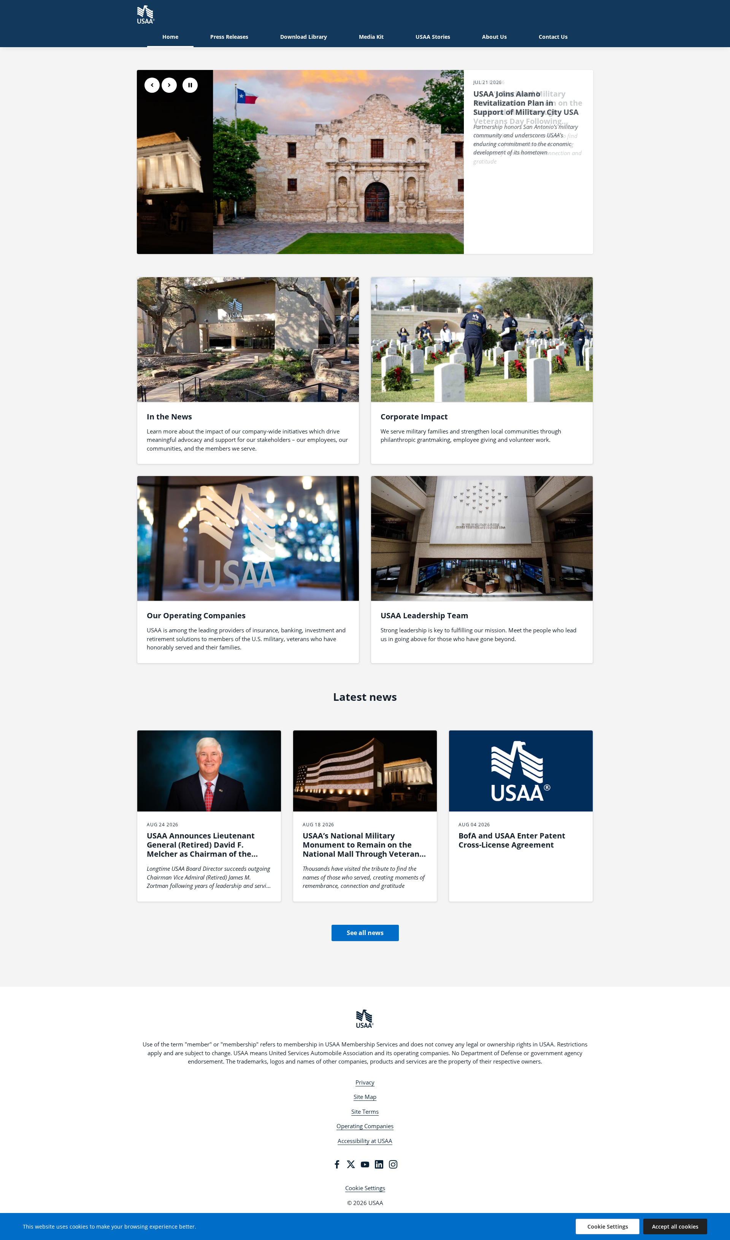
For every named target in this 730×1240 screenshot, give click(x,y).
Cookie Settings (365, 1188)
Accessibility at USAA (365, 1141)
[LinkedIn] (379, 1164)
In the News (169, 416)
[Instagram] (393, 1164)
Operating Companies (365, 1126)
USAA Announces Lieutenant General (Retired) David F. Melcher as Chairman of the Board (201, 849)
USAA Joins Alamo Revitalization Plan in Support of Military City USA (526, 103)
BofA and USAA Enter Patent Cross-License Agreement (512, 840)
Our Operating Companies (196, 615)
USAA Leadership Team (424, 615)
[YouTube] (365, 1164)
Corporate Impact (414, 416)
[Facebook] (337, 1164)
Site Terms (365, 1111)
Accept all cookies (675, 1226)
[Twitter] (351, 1164)
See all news (365, 933)
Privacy (365, 1082)
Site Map (365, 1096)
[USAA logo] (365, 1019)
